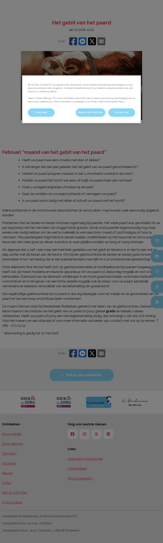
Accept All (122, 112)
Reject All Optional (90, 112)
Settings (41, 112)
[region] (81, 99)
